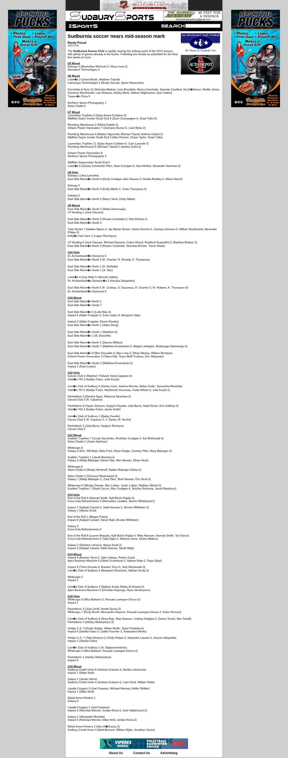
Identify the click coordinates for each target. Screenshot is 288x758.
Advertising (169, 753)
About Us (116, 753)
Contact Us (141, 753)
